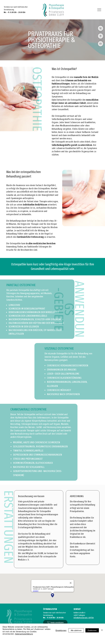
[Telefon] (100, 28)
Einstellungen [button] (61, 630)
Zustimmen (92, 630)
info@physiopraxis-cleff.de (84, 617)
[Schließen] (101, 630)
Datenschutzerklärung (24, 634)
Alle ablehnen (76, 630)
